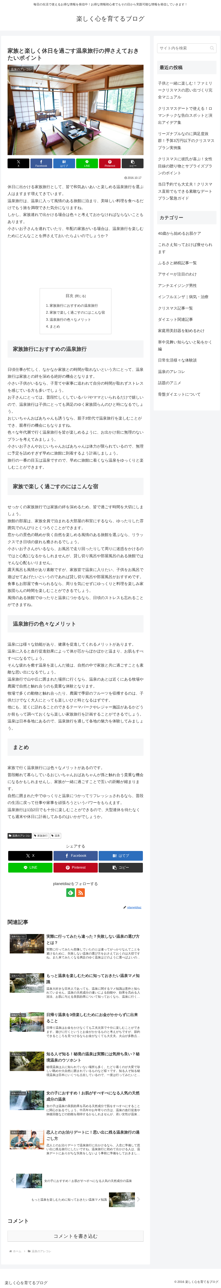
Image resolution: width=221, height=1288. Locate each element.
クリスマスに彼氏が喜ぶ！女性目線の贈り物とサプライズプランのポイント (185, 166)
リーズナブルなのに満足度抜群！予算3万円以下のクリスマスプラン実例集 (186, 141)
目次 (69, 296)
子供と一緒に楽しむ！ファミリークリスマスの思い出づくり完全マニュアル (185, 90)
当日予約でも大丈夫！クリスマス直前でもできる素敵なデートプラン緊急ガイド (185, 191)
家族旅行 (42, 835)
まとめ (55, 326)
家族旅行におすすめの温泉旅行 (74, 305)
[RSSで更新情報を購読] (80, 892)
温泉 (57, 835)
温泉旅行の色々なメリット (70, 319)
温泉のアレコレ (21, 835)
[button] (133, 163)
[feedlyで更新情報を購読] (70, 892)
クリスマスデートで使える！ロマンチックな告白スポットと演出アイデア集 (185, 115)
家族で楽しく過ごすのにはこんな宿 (77, 312)
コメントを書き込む (76, 1236)
